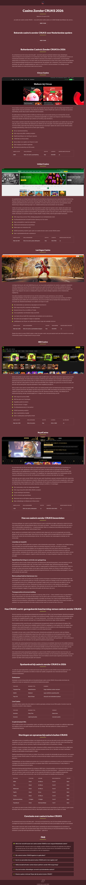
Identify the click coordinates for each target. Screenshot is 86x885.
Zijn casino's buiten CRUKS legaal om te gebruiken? (30, 855)
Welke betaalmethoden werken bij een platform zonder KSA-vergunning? (36, 864)
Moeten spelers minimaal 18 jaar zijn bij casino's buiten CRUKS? (33, 874)
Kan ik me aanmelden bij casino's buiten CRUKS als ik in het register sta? (36, 860)
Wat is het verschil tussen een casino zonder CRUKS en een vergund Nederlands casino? (41, 843)
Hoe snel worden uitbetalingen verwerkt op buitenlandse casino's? (34, 869)
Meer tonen (43, 23)
